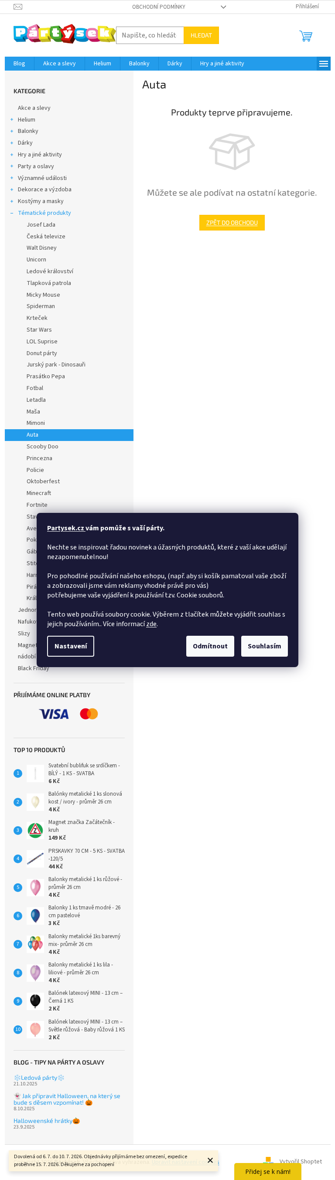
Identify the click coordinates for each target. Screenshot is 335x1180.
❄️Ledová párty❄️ (39, 1077)
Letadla (36, 400)
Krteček (37, 318)
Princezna (39, 458)
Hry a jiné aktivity (40, 154)
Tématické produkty (44, 213)
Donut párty (42, 353)
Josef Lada (41, 224)
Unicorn (36, 259)
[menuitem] (19, 64)
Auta (32, 435)
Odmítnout (210, 646)
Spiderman (41, 306)
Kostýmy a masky (41, 201)
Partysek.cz (66, 528)
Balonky (28, 131)
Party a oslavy (36, 166)
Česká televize (46, 236)
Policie (35, 470)
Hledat (201, 35)
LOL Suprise (42, 341)
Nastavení (71, 646)
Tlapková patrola (49, 283)
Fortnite (37, 505)
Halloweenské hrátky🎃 (47, 1120)
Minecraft (39, 493)
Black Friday (33, 668)
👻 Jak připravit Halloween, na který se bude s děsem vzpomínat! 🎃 (67, 1099)
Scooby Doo (42, 446)
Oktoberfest (43, 481)
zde (151, 624)
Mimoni (36, 423)
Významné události (42, 178)
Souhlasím (264, 646)
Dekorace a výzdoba (45, 189)
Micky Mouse (43, 295)
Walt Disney (42, 248)
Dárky (25, 143)
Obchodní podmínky (158, 7)
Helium (26, 119)
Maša (33, 411)
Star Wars (39, 330)
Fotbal (35, 388)
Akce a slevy (34, 108)
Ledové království (50, 271)
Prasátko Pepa (46, 376)
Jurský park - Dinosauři (56, 364)
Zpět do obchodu (232, 222)
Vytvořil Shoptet (301, 1162)
